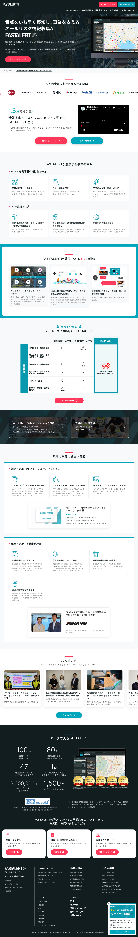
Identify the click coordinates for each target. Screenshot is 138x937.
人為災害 (41, 915)
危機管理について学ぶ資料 (111, 886)
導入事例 (98, 10)
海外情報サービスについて (47, 876)
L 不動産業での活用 (77, 879)
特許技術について (44, 879)
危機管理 (41, 918)
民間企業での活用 (76, 872)
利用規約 (8, 891)
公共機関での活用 (76, 883)
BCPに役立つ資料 (108, 876)
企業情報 (8, 881)
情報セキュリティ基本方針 (14, 887)
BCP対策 (41, 912)
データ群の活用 (75, 889)
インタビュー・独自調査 (46, 925)
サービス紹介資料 (108, 872)
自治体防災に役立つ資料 (110, 883)
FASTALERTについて (109, 893)
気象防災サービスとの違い (47, 883)
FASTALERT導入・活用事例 (111, 889)
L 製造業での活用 (76, 876)
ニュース (74, 897)
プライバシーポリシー (12, 884)
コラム (41, 897)
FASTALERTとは (45, 868)
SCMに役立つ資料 (108, 879)
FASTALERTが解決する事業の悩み (50, 872)
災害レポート (42, 901)
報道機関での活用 (76, 886)
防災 (39, 908)
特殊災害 (41, 922)
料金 (105, 10)
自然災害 (41, 905)
